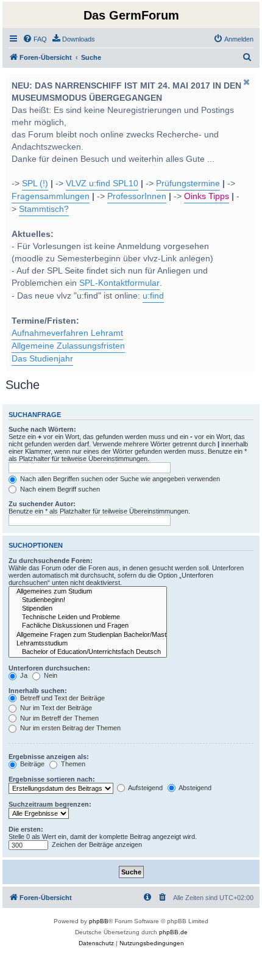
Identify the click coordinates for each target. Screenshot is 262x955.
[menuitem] (35, 39)
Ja (22, 675)
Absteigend (194, 787)
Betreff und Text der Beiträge (61, 698)
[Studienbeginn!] (88, 600)
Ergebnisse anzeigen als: (49, 756)
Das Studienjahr (42, 358)
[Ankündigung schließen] (246, 82)
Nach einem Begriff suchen (59, 489)
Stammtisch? (44, 209)
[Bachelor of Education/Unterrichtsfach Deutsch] (88, 652)
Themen (72, 764)
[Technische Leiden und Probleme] (88, 617)
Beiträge (31, 764)
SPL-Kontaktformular (119, 283)
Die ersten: (26, 829)
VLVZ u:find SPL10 (102, 183)
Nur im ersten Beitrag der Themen (69, 728)
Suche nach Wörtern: (42, 429)
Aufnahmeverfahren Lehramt (67, 333)
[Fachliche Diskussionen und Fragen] (88, 626)
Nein (49, 675)
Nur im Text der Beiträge (55, 707)
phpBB (98, 921)
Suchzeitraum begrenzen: (50, 804)
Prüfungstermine (188, 183)
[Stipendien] (88, 609)
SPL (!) (35, 183)
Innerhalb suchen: (38, 690)
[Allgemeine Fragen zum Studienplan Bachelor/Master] (88, 635)
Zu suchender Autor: (42, 503)
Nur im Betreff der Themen (58, 718)
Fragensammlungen (51, 196)
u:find (153, 295)
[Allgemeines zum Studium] (88, 591)
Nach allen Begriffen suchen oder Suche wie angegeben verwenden (119, 478)
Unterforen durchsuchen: (49, 668)
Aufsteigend (145, 787)
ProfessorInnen (136, 196)
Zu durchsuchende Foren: (51, 560)
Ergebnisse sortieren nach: (52, 779)
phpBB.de (173, 932)
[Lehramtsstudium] (88, 643)
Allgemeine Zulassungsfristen (68, 345)
